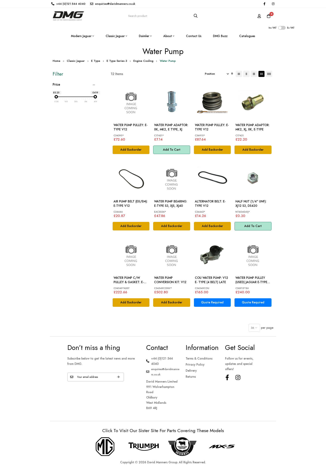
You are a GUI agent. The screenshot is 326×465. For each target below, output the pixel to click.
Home (56, 61)
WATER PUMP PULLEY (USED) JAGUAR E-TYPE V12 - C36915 (251, 280)
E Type (95, 61)
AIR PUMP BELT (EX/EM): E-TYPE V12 (131, 203)
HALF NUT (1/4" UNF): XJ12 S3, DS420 (250, 203)
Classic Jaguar (76, 61)
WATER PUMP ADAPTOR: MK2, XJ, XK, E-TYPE (252, 127)
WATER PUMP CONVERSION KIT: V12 (170, 280)
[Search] (196, 16)
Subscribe (118, 377)
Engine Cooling (143, 61)
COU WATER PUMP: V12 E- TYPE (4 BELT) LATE (211, 280)
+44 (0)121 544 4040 (70, 4)
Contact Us (193, 36)
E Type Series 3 (117, 61)
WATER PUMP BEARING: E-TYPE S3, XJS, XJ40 (170, 203)
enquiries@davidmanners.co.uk (115, 4)
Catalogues (247, 36)
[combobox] (163, 16)
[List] (239, 74)
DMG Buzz (220, 36)
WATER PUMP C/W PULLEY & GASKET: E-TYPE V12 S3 (129, 280)
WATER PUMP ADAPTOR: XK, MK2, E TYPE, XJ (171, 127)
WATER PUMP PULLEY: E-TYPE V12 (131, 127)
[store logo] (69, 15)
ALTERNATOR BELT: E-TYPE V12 (210, 203)
